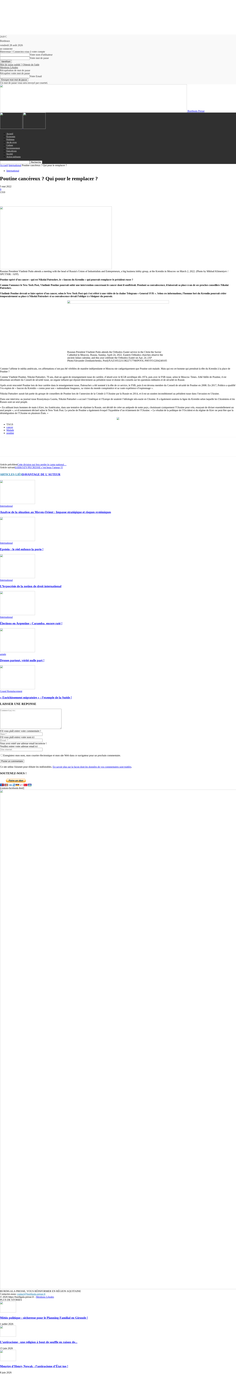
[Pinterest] (28, 197)
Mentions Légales (9, 67)
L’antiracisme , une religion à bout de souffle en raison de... (38, 1342)
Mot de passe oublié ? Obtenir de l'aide (19, 64)
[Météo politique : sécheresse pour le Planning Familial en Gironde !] (8, 1311)
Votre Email (36, 76)
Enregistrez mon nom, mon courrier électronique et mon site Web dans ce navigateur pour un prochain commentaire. (62, 755)
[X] (17, 197)
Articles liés (11, 474)
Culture (9, 145)
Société (9, 154)
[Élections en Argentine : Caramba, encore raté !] (17, 614)
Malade (10, 430)
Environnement (13, 148)
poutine (10, 433)
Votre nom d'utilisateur (41, 54)
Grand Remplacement (11, 691)
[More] (51, 197)
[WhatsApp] (40, 197)
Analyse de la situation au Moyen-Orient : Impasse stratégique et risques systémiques (55, 512)
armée (3, 654)
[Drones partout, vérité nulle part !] (17, 651)
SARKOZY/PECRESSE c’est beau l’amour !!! (39, 467)
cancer (9, 427)
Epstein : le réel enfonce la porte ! (21, 549)
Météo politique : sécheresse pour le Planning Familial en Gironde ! (44, 1317)
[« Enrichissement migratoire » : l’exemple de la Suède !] (17, 688)
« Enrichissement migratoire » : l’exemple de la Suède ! (36, 697)
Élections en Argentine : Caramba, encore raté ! (31, 623)
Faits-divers (11, 151)
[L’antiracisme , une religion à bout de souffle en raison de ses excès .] (8, 1335)
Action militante (13, 156)
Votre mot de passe (39, 58)
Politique (10, 139)
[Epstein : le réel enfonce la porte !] (17, 540)
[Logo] (11, 128)
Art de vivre (11, 142)
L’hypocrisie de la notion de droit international (30, 586)
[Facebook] (5, 197)
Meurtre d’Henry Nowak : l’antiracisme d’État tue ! (34, 1366)
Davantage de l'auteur (41, 474)
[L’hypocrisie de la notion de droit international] (17, 577)
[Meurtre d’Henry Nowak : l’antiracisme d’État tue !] (8, 1360)
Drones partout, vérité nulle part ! (22, 660)
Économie (10, 136)
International (15, 165)
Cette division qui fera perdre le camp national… (41, 464)
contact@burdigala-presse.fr (31, 1294)
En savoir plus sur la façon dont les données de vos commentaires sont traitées (92, 766)
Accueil (9, 133)
